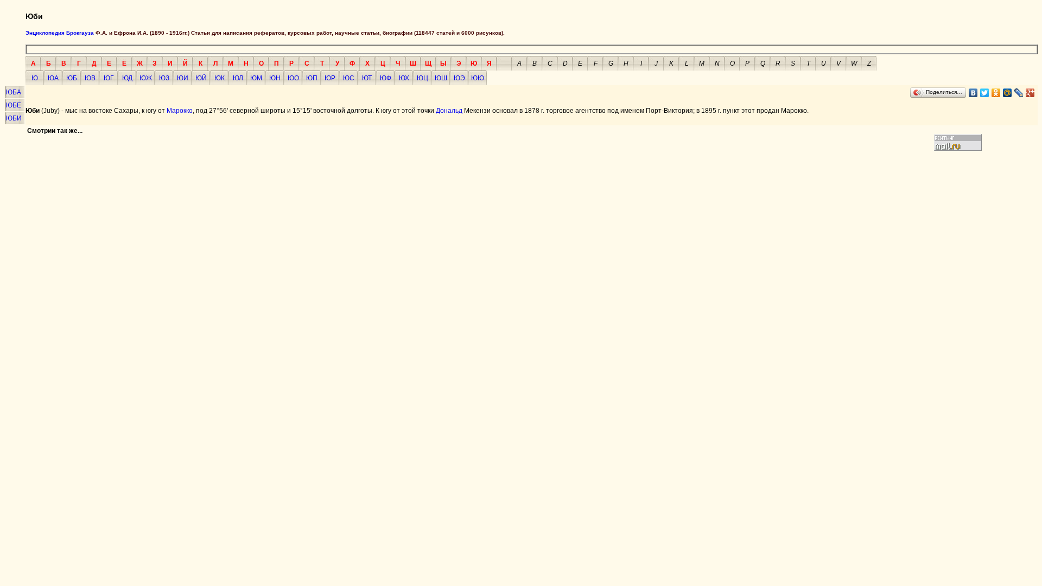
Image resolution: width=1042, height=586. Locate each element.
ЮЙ (201, 78)
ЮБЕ (13, 105)
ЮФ (385, 78)
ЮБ (71, 78)
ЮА (53, 78)
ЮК (219, 78)
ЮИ (182, 78)
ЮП (311, 78)
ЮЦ (422, 78)
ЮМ (256, 78)
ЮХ (404, 78)
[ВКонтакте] (973, 93)
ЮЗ (164, 78)
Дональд (449, 110)
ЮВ (90, 78)
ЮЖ (145, 78)
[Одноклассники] (996, 93)
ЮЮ (477, 78)
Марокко (180, 110)
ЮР (330, 78)
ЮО (293, 78)
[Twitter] (984, 93)
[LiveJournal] (1019, 93)
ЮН (275, 78)
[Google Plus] (1030, 93)
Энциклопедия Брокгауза (60, 33)
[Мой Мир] (1007, 93)
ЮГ (109, 78)
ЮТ (367, 78)
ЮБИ (14, 118)
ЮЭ (459, 78)
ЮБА (13, 92)
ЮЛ (238, 78)
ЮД (127, 78)
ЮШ (441, 78)
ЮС (348, 78)
